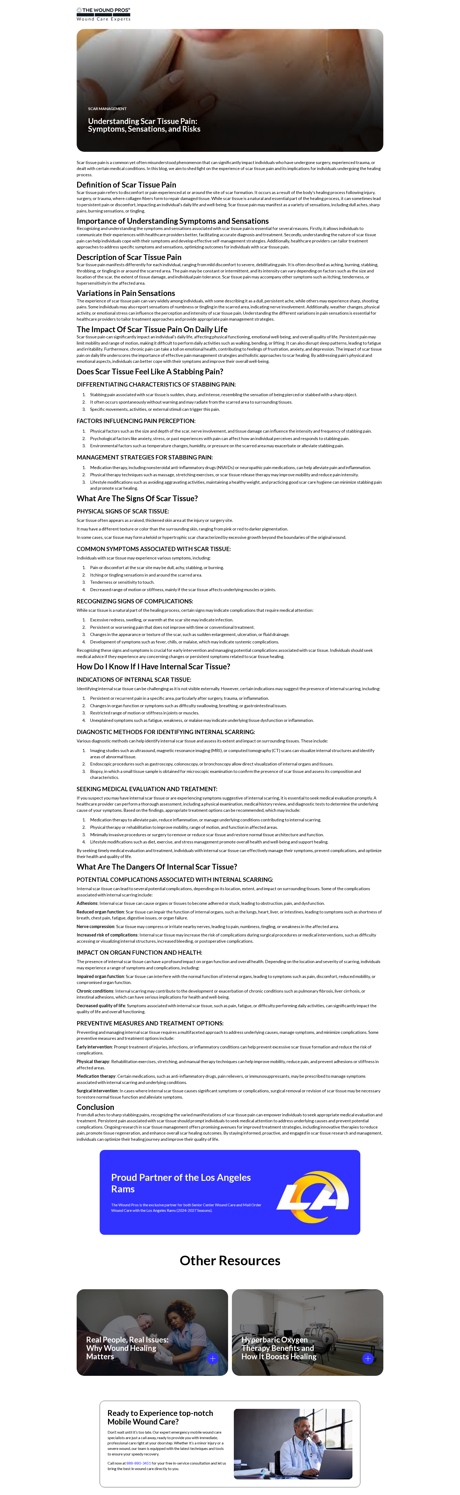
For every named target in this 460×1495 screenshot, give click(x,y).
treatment (198, 810)
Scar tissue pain (91, 192)
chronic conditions (266, 991)
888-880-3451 (138, 1463)
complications (233, 934)
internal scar (109, 688)
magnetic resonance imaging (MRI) (189, 750)
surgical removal (285, 1090)
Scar (81, 264)
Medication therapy (108, 467)
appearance (130, 634)
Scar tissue (87, 520)
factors (113, 431)
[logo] (103, 14)
